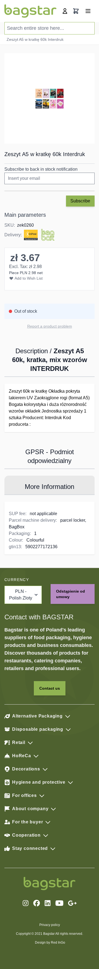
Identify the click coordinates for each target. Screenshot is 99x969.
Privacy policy (49, 925)
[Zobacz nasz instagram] (25, 903)
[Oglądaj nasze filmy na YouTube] (59, 903)
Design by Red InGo (50, 942)
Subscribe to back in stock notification (41, 169)
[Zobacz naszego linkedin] (47, 903)
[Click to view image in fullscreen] (49, 98)
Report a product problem (49, 326)
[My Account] (65, 11)
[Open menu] (88, 11)
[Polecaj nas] (72, 903)
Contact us (49, 688)
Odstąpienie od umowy (70, 594)
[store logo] (30, 11)
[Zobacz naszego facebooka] (36, 903)
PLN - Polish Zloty (20, 594)
